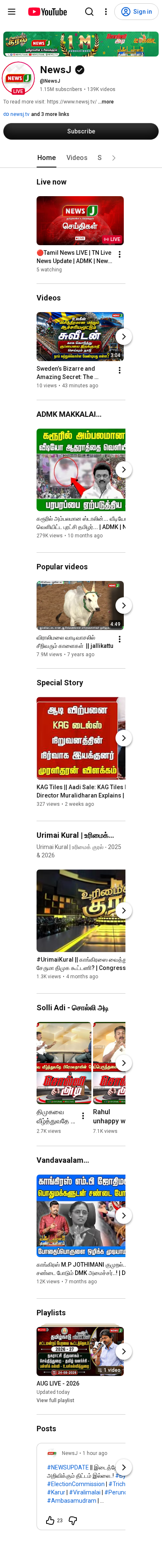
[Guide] (12, 12)
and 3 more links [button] (50, 114)
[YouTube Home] (47, 11)
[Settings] (106, 12)
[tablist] (81, 158)
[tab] (46, 158)
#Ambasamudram (71, 1500)
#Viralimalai (85, 1492)
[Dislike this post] (72, 1520)
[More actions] (119, 254)
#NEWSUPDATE (68, 1467)
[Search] (89, 12)
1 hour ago (95, 1453)
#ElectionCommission (76, 1484)
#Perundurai (120, 1492)
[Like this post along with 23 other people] (50, 1520)
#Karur (56, 1492)
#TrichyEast (124, 1484)
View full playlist (55, 1400)
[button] (18, 78)
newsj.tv (19, 114)
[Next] (123, 336)
